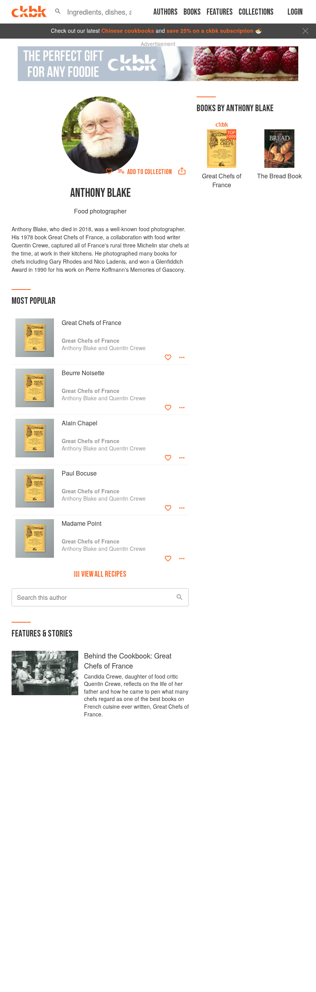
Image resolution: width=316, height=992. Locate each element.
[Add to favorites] (109, 171)
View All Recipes (103, 574)
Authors (165, 12)
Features (220, 12)
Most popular (33, 300)
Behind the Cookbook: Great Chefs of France (127, 660)
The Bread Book (279, 175)
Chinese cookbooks (127, 30)
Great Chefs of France (221, 180)
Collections (256, 12)
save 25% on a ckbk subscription (210, 30)
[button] (57, 11)
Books (192, 12)
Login (295, 12)
